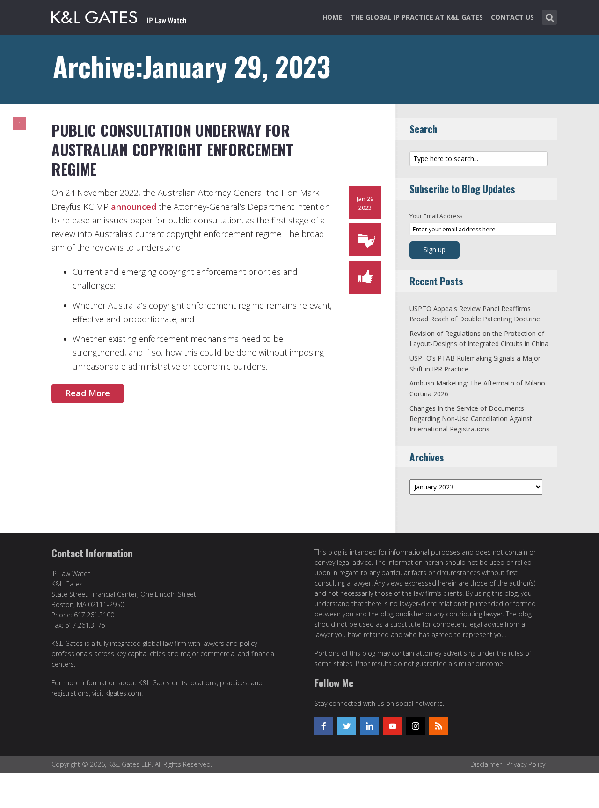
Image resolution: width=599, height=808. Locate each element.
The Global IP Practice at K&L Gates (417, 17)
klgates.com (123, 693)
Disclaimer (486, 764)
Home (332, 17)
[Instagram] (415, 726)
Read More (88, 393)
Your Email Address (435, 216)
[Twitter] (346, 726)
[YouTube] (392, 726)
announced (133, 206)
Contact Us (512, 17)
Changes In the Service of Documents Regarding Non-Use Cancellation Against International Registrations (470, 419)
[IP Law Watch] (119, 15)
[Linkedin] (369, 726)
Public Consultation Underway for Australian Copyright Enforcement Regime (172, 149)
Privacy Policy (525, 764)
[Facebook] (323, 726)
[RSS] (438, 726)
